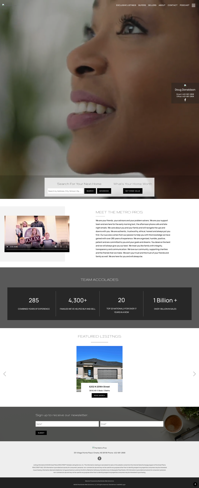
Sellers (152, 5)
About (162, 5)
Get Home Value (132, 191)
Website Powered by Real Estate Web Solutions (99, 481)
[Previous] (4, 374)
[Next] (194, 374)
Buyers (142, 5)
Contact (173, 5)
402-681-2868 (188, 94)
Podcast (184, 5)
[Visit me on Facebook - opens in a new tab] (185, 100)
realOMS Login (121, 484)
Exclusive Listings (126, 5)
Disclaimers (112, 484)
